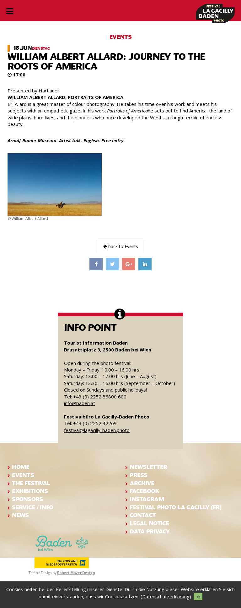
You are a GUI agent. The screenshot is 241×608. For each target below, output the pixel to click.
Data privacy (149, 531)
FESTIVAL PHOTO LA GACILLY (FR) (175, 507)
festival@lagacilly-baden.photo (97, 430)
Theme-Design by (62, 572)
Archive (142, 483)
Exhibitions (30, 491)
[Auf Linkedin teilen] (145, 264)
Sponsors (27, 499)
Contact (143, 515)
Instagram (147, 499)
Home (20, 466)
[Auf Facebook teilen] (96, 264)
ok (198, 596)
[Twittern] (112, 264)
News (20, 515)
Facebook (144, 491)
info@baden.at (79, 403)
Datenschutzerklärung (166, 596)
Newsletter (148, 466)
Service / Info (32, 507)
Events (23, 475)
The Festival (31, 483)
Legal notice (149, 523)
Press (138, 475)
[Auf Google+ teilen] (128, 264)
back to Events (122, 246)
